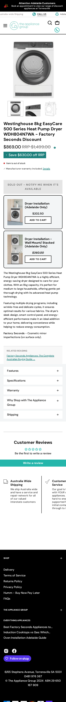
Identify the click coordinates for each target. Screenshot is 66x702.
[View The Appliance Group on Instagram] (6, 651)
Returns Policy (13, 581)
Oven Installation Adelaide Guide (25, 638)
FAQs (7, 598)
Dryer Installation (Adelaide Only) (37, 205)
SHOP (6, 558)
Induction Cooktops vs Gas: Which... (27, 632)
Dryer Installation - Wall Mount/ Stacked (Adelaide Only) (39, 242)
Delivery (9, 569)
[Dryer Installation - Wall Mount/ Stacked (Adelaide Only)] (15, 249)
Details (46, 168)
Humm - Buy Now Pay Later (22, 593)
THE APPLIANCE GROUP (16, 610)
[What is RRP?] (55, 147)
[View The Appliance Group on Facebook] (14, 651)
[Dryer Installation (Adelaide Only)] (15, 212)
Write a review (33, 463)
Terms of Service (15, 575)
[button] (49, 22)
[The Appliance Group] (24, 25)
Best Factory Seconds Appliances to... (28, 627)
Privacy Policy (13, 587)
